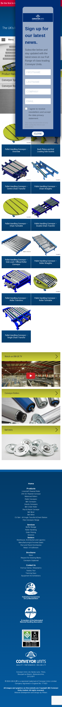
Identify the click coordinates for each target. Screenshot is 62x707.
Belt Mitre (30, 515)
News (31, 555)
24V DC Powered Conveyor (31, 494)
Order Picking (31, 532)
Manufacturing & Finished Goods (31, 543)
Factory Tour (31, 571)
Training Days (31, 573)
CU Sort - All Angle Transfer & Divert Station (31, 517)
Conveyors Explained (31, 560)
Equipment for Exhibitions (31, 576)
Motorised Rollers (31, 496)
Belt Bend (31, 512)
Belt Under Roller (31, 507)
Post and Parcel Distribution (31, 545)
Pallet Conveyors (31, 499)
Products (31, 488)
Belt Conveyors (31, 502)
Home (31, 483)
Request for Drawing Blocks (31, 558)
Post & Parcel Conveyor (31, 510)
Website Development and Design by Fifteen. (31, 693)
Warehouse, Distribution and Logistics (31, 540)
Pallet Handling (31, 530)
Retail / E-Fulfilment (30, 548)
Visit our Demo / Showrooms (31, 568)
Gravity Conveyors (31, 504)
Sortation (31, 535)
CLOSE (38, 133)
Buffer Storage (31, 527)
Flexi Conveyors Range (31, 520)
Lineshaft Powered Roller (31, 491)
